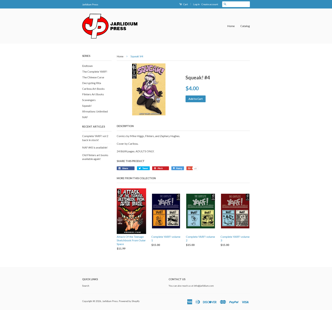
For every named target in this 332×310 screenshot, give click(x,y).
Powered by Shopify (129, 301)
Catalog (245, 26)
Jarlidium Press (110, 301)
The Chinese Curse (93, 77)
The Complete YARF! (94, 71)
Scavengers (89, 100)
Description (125, 126)
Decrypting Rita (91, 83)
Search (85, 285)
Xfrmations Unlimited (95, 111)
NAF (85, 117)
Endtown (87, 65)
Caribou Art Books (93, 88)
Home (231, 26)
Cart (185, 4)
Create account (209, 4)
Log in (196, 4)
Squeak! (87, 105)
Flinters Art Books (93, 94)
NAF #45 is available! (95, 147)
